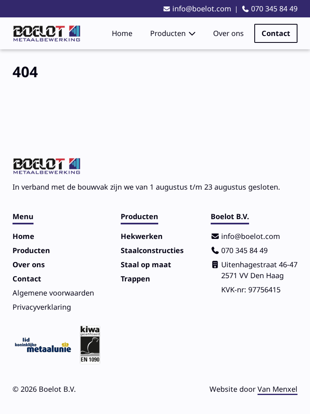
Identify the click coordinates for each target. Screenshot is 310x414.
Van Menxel (277, 389)
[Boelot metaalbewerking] (47, 33)
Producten (168, 33)
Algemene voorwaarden (53, 293)
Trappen (135, 278)
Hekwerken (142, 236)
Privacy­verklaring (42, 307)
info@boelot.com (201, 8)
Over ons (228, 33)
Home (122, 33)
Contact (276, 33)
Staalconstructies (152, 250)
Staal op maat (146, 264)
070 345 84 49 (274, 8)
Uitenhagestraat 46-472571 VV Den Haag (259, 270)
